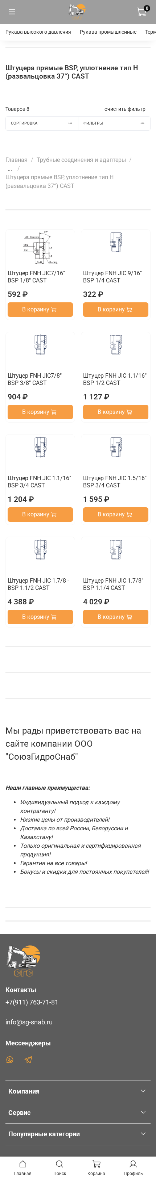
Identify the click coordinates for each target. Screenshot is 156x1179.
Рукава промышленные (108, 32)
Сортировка (24, 123)
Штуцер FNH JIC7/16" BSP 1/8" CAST (36, 277)
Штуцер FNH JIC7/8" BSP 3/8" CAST (35, 379)
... (10, 168)
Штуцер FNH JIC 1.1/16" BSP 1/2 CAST (115, 379)
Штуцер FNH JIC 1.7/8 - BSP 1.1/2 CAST (38, 584)
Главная (16, 159)
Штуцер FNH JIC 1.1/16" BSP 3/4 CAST (39, 482)
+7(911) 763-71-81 (31, 1002)
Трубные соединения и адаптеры (81, 159)
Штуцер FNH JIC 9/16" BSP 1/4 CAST (112, 277)
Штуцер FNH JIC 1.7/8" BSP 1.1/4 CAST (113, 584)
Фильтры (93, 123)
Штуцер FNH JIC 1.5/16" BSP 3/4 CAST (115, 482)
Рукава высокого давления (38, 32)
